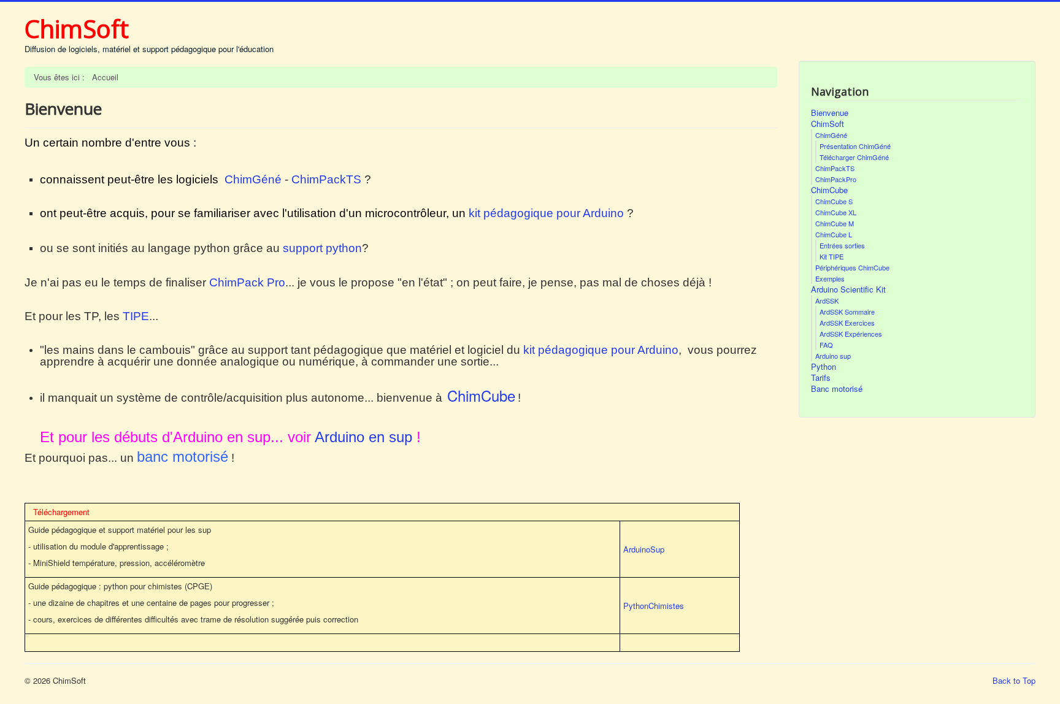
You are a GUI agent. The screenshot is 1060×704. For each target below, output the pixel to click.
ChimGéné (253, 179)
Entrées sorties (842, 245)
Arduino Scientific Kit (848, 289)
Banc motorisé (836, 388)
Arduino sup (833, 356)
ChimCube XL (835, 212)
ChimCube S (834, 201)
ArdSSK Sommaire (847, 311)
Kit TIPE (831, 256)
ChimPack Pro (247, 282)
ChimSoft (827, 123)
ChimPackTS (326, 179)
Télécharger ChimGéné (854, 157)
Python (823, 366)
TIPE (136, 316)
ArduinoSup (643, 549)
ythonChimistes (656, 605)
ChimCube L (833, 234)
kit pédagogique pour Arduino (546, 213)
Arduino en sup (363, 437)
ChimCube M (834, 223)
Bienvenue (829, 112)
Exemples (830, 278)
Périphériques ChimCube (852, 267)
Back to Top (1014, 680)
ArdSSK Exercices (847, 322)
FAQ (826, 345)
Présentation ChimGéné (855, 146)
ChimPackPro (835, 179)
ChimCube (829, 190)
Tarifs (821, 377)
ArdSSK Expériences (851, 334)
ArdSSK (827, 300)
